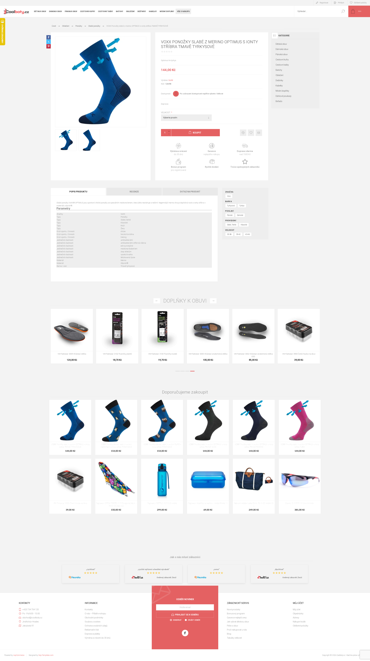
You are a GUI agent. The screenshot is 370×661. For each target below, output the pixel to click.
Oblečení (279, 75)
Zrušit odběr (194, 620)
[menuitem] (116, 609)
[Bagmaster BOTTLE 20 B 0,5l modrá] (162, 486)
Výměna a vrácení (178, 149)
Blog (229, 634)
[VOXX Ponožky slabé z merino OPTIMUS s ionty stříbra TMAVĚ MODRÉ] (254, 427)
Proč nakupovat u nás (237, 630)
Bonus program (178, 165)
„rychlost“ (90, 569)
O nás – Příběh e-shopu (95, 613)
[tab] (78, 192)
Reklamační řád (92, 630)
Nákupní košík (299, 622)
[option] (72, 338)
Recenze (134, 191)
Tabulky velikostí (234, 638)
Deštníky (279, 80)
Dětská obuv (281, 44)
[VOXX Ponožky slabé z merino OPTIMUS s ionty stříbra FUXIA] (300, 427)
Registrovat (324, 3)
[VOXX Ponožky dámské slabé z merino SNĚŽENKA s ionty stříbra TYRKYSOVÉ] (116, 427)
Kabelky (279, 85)
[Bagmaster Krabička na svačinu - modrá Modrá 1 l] (208, 486)
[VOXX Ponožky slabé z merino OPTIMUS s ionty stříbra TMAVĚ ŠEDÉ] (208, 427)
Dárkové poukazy (283, 96)
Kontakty (89, 609)
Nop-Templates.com (45, 655)
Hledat (342, 11)
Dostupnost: (166, 94)
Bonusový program (236, 613)
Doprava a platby (92, 634)
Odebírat (177, 620)
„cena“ (216, 569)
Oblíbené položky (300, 626)
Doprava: (165, 104)
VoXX (170, 80)
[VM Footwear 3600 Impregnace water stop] (72, 336)
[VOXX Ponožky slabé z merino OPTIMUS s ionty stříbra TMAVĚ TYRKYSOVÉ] (70, 427)
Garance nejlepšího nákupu (212, 149)
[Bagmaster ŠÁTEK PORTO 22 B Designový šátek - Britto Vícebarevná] (116, 486)
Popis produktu (78, 191)
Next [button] (213, 300)
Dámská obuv (282, 49)
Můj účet (296, 609)
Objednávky (298, 613)
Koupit (68, 344)
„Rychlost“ (279, 569)
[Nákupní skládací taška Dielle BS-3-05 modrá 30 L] (254, 486)
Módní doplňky (282, 91)
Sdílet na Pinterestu (48, 46)
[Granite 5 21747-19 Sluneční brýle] (300, 486)
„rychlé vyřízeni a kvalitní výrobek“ (154, 569)
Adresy (296, 617)
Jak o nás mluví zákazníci (185, 557)
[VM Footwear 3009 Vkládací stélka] (253, 336)
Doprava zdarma (245, 149)
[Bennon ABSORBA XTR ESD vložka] (117, 336)
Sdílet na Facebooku (48, 37)
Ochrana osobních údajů (96, 626)
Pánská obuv (282, 54)
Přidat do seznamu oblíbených (84, 344)
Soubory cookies (92, 622)
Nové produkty (233, 609)
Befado (279, 101)
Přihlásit (341, 3)
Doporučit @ (259, 132)
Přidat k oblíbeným (251, 132)
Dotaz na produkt (190, 191)
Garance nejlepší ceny (243, 132)
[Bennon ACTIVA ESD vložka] (162, 336)
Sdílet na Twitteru (48, 42)
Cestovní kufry (282, 59)
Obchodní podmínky (94, 617)
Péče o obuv (232, 626)
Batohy (279, 70)
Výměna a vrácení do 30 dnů (97, 638)
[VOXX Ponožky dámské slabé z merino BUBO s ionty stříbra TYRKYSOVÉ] (162, 427)
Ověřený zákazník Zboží (166, 578)
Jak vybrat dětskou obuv (238, 622)
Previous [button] (156, 300)
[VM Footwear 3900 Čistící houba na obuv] (70, 486)
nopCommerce (18, 655)
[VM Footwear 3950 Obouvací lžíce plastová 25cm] (208, 336)
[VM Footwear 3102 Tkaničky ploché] (299, 336)
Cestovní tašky (282, 65)
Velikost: (166, 112)
